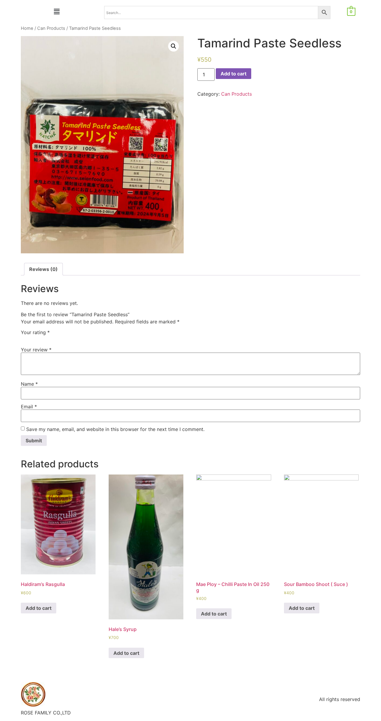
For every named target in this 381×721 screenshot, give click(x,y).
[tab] (43, 269)
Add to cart (233, 74)
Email (29, 406)
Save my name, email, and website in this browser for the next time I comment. (115, 429)
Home (27, 28)
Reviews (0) (43, 269)
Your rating (35, 332)
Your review (36, 349)
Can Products (51, 28)
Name (29, 384)
